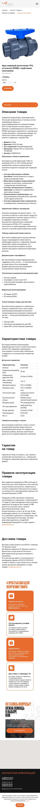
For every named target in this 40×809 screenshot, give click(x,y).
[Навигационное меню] (37, 4)
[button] (19, 730)
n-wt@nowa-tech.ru (15, 567)
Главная (4, 10)
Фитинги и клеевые (8, 13)
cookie (27, 801)
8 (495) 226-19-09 (7, 784)
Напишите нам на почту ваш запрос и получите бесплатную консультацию (18, 725)
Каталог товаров (16, 10)
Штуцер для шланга (24, 13)
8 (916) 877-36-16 (7, 785)
